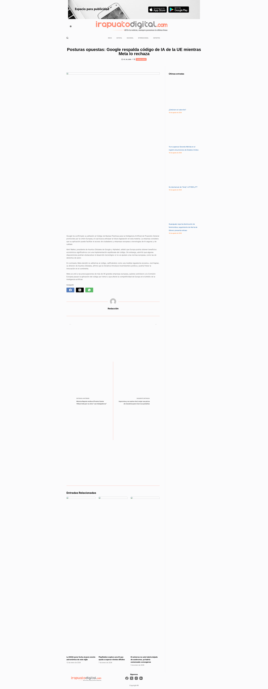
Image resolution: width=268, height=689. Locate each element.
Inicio (110, 38)
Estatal (119, 38)
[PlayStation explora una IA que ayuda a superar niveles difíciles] (113, 575)
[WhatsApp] (89, 290)
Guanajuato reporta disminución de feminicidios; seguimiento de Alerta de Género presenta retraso (183, 227)
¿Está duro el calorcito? (177, 110)
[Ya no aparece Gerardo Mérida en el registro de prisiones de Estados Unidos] (184, 129)
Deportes (156, 38)
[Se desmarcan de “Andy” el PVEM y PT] (184, 170)
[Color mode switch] (71, 26)
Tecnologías (141, 59)
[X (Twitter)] (80, 290)
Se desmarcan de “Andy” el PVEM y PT (183, 187)
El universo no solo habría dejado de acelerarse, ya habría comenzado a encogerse (144, 659)
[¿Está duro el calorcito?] (184, 92)
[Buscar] (67, 38)
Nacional (130, 38)
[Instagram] (136, 678)
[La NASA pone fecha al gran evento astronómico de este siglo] (80, 575)
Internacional (143, 38)
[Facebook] (70, 290)
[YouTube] (141, 678)
